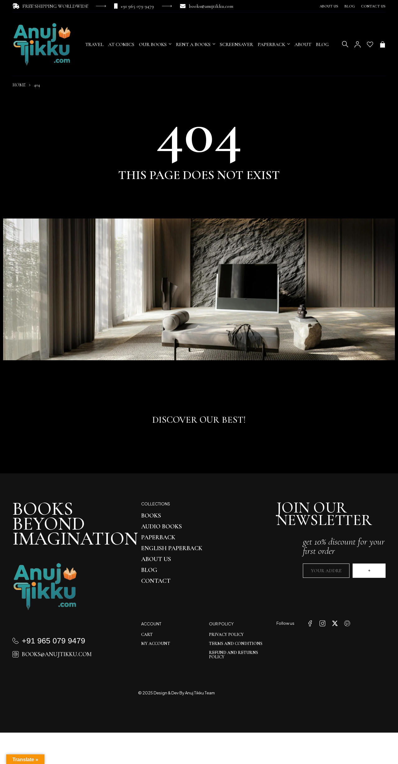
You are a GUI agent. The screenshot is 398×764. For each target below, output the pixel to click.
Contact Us (373, 6)
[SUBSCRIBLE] (369, 571)
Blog (350, 6)
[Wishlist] (370, 44)
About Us (329, 6)
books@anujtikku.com (211, 6)
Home (18, 85)
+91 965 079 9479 (137, 6)
